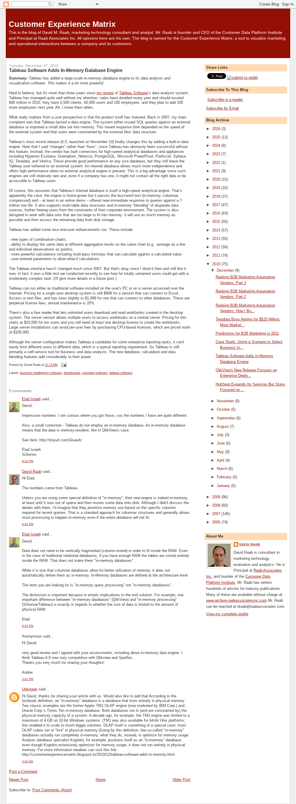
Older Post (181, 779)
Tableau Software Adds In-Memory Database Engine (66, 70)
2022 (216, 162)
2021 (216, 171)
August (223, 426)
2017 (216, 205)
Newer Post (18, 779)
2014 (216, 230)
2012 (216, 247)
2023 (216, 154)
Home (101, 779)
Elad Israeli (31, 399)
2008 (216, 505)
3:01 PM (27, 679)
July (221, 435)
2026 (216, 129)
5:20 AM (27, 761)
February (225, 477)
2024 (216, 145)
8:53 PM (27, 625)
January (224, 485)
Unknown (29, 689)
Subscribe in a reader (225, 99)
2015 (216, 221)
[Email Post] (63, 365)
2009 (216, 497)
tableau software (120, 373)
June (221, 443)
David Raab (31, 471)
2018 (216, 196)
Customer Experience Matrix (62, 24)
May (221, 452)
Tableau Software (133, 93)
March (222, 468)
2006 (216, 522)
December (226, 270)
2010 (216, 264)
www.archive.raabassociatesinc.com (236, 600)
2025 (216, 137)
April (221, 460)
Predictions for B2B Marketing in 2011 (247, 333)
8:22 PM (27, 461)
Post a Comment (23, 771)
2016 (216, 213)
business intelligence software (41, 373)
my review (105, 93)
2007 (216, 514)
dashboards (72, 373)
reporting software (95, 373)
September (226, 418)
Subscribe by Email (222, 108)
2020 (216, 179)
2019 (216, 188)
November (226, 401)
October (224, 409)
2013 (216, 238)
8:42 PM (27, 524)
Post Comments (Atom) (52, 790)
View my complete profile (227, 614)
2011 (216, 255)
